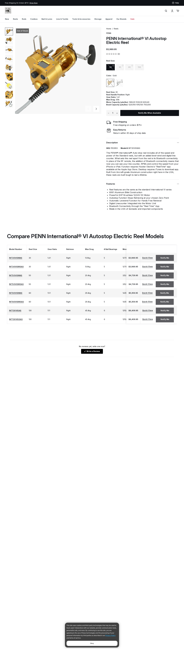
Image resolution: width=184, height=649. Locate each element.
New (7, 19)
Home (108, 29)
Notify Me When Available (149, 113)
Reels (15, 19)
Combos (34, 19)
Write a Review (94, 352)
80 (129, 67)
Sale (132, 19)
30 (110, 67)
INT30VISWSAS (16, 267)
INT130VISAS (15, 311)
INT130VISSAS (16, 319)
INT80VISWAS (15, 293)
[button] (96, 109)
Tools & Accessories (81, 19)
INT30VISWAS (15, 258)
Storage (98, 19)
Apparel (109, 19)
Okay (92, 643)
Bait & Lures (47, 19)
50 (120, 67)
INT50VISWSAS (16, 284)
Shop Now (34, 3)
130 (139, 67)
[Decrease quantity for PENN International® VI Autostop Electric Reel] (108, 113)
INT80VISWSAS (16, 302)
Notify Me (164, 258)
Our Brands (121, 19)
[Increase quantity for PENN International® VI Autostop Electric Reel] (117, 113)
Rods (24, 19)
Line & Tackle (62, 19)
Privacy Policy (110, 635)
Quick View (147, 258)
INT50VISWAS (15, 275)
